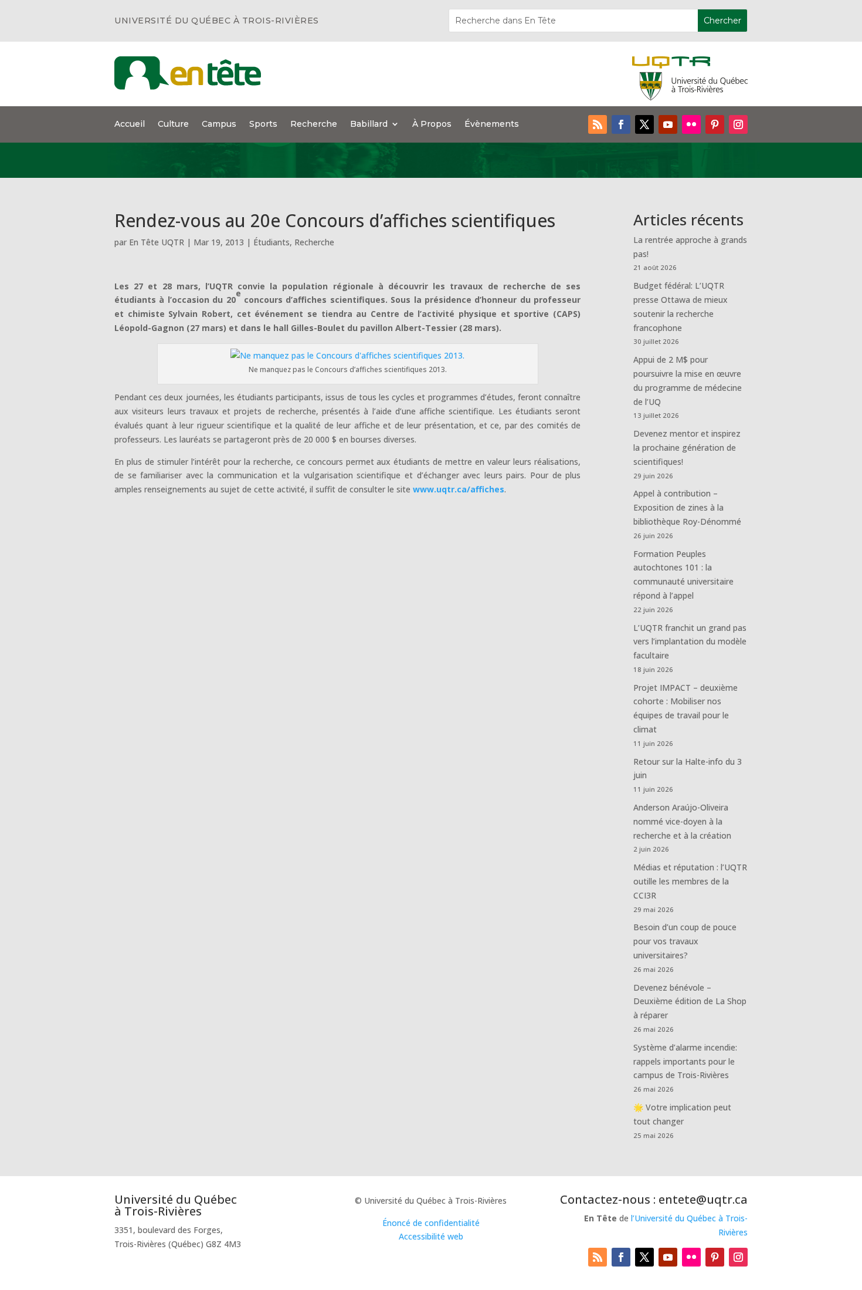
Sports (263, 124)
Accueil (129, 124)
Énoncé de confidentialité (431, 1222)
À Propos (432, 124)
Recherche (313, 124)
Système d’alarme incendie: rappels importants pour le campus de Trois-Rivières (685, 1061)
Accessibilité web (431, 1236)
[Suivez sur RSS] (597, 124)
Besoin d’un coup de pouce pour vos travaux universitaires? (685, 941)
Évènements (491, 124)
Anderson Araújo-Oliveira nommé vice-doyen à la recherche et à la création (682, 821)
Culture (173, 124)
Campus (219, 124)
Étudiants (271, 242)
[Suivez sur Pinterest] (714, 124)
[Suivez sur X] (644, 124)
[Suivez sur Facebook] (621, 124)
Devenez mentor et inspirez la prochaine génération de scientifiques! (687, 447)
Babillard (369, 124)
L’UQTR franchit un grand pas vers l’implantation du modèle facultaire (689, 641)
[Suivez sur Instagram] (738, 124)
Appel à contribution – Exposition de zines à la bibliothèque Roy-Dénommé (687, 507)
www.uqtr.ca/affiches (458, 489)
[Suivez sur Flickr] (691, 124)
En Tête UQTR (156, 242)
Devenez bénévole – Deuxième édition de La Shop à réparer (689, 1001)
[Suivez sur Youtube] (668, 124)
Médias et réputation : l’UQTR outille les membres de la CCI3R (690, 881)
